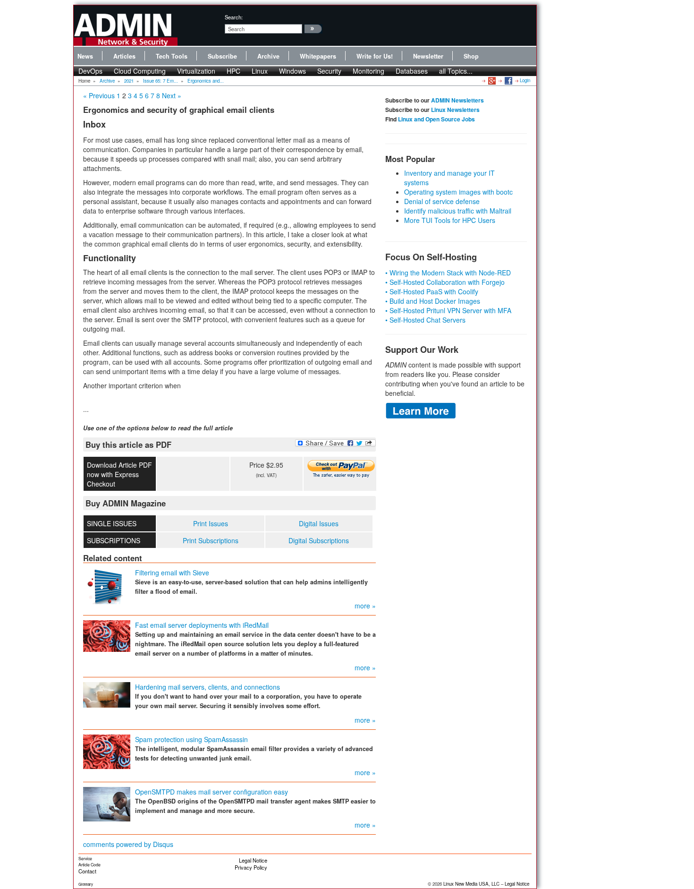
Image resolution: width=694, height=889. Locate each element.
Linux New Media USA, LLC (471, 883)
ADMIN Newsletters (457, 100)
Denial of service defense (442, 201)
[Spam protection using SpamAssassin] (106, 751)
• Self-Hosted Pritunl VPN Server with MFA (448, 310)
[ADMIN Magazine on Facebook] (507, 80)
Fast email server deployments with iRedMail (202, 625)
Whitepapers (318, 56)
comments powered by (128, 844)
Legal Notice (253, 860)
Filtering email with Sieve (172, 572)
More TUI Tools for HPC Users (449, 220)
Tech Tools (171, 56)
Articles (124, 56)
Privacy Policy (251, 867)
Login (525, 80)
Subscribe (222, 56)
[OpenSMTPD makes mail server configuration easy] (106, 803)
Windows (292, 71)
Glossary (85, 884)
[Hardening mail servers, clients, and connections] (106, 694)
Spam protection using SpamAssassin (191, 739)
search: (234, 17)
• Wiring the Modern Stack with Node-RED (448, 272)
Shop (471, 56)
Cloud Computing (140, 71)
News (85, 56)
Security (329, 71)
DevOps (90, 71)
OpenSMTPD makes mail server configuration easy (211, 791)
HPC (233, 71)
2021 (129, 80)
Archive (268, 56)
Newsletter (428, 56)
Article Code (89, 865)
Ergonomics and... (205, 80)
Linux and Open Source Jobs (436, 119)
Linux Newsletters (455, 109)
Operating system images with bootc (458, 192)
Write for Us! (374, 56)
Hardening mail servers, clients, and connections (207, 687)
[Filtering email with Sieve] (106, 585)
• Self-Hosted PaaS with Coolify (431, 291)
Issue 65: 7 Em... (160, 80)
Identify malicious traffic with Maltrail (457, 210)
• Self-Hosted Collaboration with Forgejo (445, 282)
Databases (412, 71)
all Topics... (456, 71)
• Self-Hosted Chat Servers (425, 320)
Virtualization (196, 71)
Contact (87, 871)
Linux (260, 71)
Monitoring (368, 71)
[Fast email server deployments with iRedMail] (106, 635)
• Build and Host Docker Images (432, 301)
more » (365, 605)
